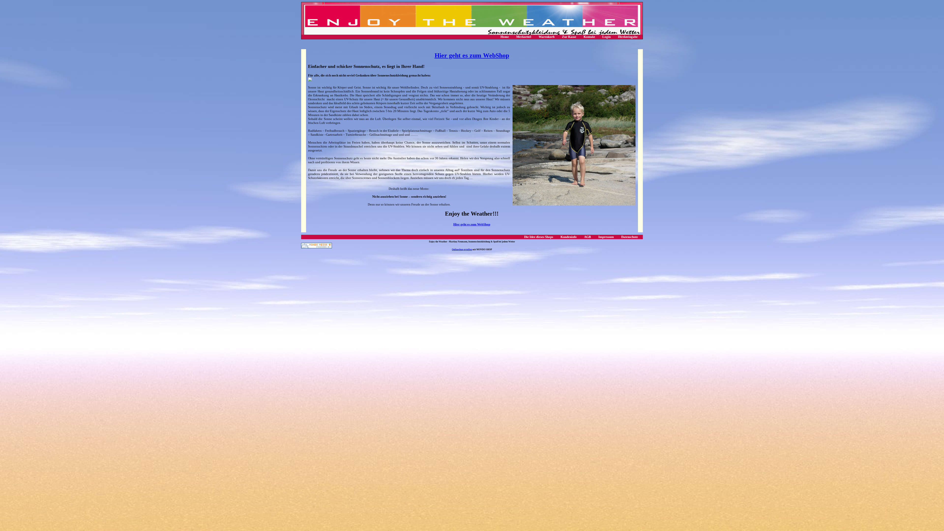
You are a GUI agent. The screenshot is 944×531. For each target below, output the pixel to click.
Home (505, 37)
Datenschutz (629, 237)
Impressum (606, 237)
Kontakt (589, 37)
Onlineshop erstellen (462, 249)
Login (606, 37)
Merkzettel (523, 37)
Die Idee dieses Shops (538, 237)
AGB (587, 237)
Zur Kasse (569, 37)
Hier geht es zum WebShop (472, 54)
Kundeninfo (568, 237)
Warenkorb (547, 37)
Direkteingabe (628, 37)
